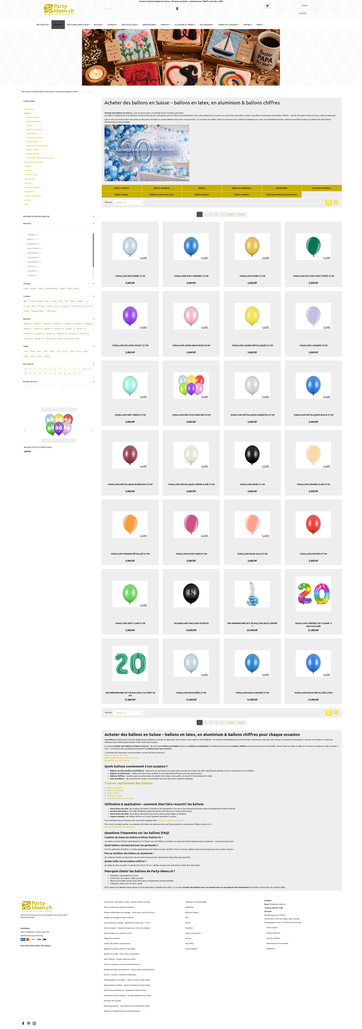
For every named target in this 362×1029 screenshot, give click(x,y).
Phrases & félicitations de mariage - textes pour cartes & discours (129, 912)
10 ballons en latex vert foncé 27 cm (313, 276)
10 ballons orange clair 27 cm (313, 484)
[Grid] (329, 202)
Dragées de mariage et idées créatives (119, 917)
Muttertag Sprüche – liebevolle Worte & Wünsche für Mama (127, 1006)
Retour (188, 923)
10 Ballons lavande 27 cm (313, 345)
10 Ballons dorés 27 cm (252, 276)
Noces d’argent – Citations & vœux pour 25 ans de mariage (127, 928)
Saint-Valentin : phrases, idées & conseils (119, 959)
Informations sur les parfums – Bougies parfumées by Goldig (127, 995)
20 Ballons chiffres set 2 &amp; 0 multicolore (313, 624)
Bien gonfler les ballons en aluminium (119, 827)
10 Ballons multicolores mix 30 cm (191, 415)
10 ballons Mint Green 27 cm (130, 415)
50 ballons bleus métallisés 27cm (313, 693)
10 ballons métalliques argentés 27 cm (252, 415)
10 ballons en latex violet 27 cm (130, 345)
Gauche (188, 938)
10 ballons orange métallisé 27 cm (130, 554)
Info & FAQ (189, 943)
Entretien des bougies (112, 1001)
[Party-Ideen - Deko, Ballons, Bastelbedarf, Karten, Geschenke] (59, 9)
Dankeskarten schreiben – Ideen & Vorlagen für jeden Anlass (127, 985)
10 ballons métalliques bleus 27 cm (313, 415)
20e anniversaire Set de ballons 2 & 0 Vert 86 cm (130, 694)
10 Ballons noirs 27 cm (252, 484)
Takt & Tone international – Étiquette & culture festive (125, 990)
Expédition (189, 907)
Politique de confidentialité (196, 902)
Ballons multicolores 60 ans (38, 447)
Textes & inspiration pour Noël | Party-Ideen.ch (122, 964)
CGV (186, 917)
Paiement (189, 928)
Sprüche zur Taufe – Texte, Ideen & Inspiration (121, 954)
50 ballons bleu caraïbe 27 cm (252, 693)
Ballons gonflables (114, 788)
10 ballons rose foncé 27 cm (191, 554)
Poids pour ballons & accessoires (120, 798)
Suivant (230, 214)
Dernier (241, 214)
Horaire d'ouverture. (193, 933)
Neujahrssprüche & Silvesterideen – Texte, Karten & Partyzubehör (129, 969)
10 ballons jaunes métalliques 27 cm (252, 345)
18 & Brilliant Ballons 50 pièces (191, 623)
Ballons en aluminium (115, 790)
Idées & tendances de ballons (116, 755)
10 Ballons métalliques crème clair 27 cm (191, 484)
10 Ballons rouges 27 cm (313, 554)
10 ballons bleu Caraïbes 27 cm (191, 276)
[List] (336, 202)
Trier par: (108, 202)
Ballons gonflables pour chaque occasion (121, 758)
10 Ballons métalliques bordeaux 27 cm (130, 484)
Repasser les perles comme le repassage (119, 949)
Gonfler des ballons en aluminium (117, 943)
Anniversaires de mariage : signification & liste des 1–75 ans (127, 923)
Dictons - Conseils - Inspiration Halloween (120, 975)
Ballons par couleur (115, 796)
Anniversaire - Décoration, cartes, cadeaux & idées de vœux (127, 902)
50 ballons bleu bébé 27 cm (191, 693)
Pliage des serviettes (112, 938)
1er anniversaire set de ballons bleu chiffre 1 (252, 624)
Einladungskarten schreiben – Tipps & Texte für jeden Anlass (127, 980)
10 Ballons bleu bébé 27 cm (130, 276)
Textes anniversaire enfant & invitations (119, 907)
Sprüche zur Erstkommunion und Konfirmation (122, 1011)
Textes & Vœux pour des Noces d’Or (118, 933)
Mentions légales (192, 912)
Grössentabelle (191, 949)
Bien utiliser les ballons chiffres (117, 760)
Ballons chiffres (113, 793)
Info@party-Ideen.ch (278, 904)
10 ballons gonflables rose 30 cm (191, 345)
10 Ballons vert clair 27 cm (130, 623)
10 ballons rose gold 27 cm (252, 554)
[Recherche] (177, 8)
